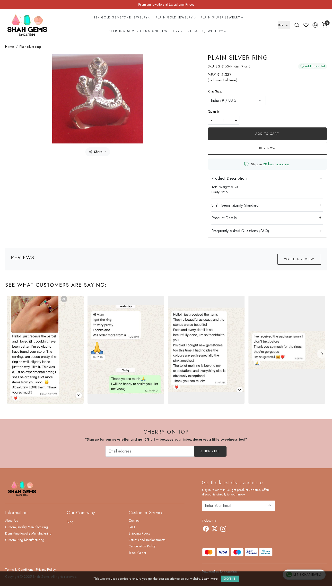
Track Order (137, 552)
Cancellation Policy (142, 546)
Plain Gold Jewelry (174, 17)
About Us (11, 520)
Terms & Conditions (19, 569)
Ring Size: (215, 91)
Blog (70, 521)
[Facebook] (206, 529)
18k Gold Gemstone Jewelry (121, 17)
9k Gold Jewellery (205, 31)
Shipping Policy (139, 533)
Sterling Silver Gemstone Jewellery (144, 31)
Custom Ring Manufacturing (24, 539)
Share (98, 151)
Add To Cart (267, 134)
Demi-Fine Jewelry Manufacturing (28, 533)
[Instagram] (223, 529)
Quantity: (214, 111)
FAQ (132, 527)
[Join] (269, 506)
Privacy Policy (46, 569)
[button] (315, 25)
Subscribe (210, 451)
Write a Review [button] (299, 259)
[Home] (27, 25)
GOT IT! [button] (229, 578)
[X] (214, 529)
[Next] (322, 354)
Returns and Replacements (147, 539)
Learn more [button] (210, 578)
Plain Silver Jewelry (220, 17)
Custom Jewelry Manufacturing (26, 527)
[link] (296, 25)
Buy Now (267, 148)
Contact (134, 520)
